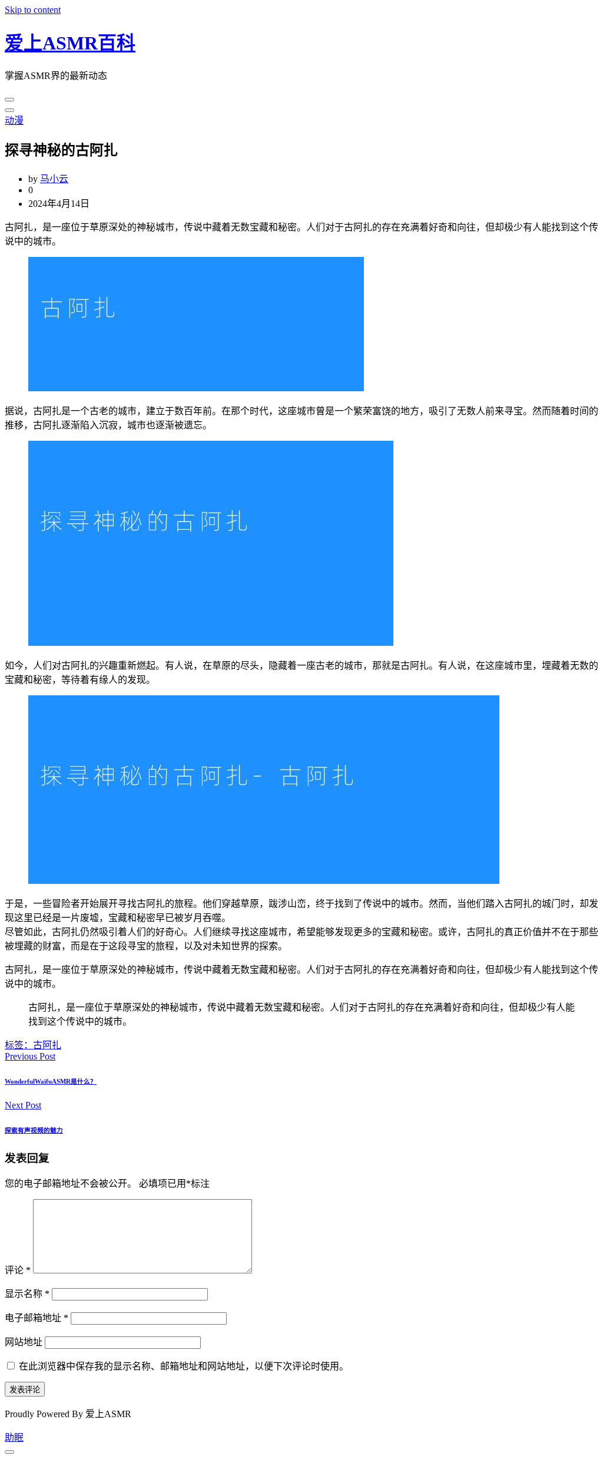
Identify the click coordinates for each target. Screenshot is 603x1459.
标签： (19, 1045)
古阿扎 (47, 1045)
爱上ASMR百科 (70, 43)
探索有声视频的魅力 (34, 1130)
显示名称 (27, 1294)
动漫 (14, 120)
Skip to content (33, 10)
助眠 (14, 1437)
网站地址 (23, 1342)
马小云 (54, 179)
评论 (18, 1270)
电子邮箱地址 (36, 1318)
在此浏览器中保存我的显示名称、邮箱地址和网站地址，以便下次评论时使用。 (184, 1366)
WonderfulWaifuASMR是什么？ (51, 1081)
